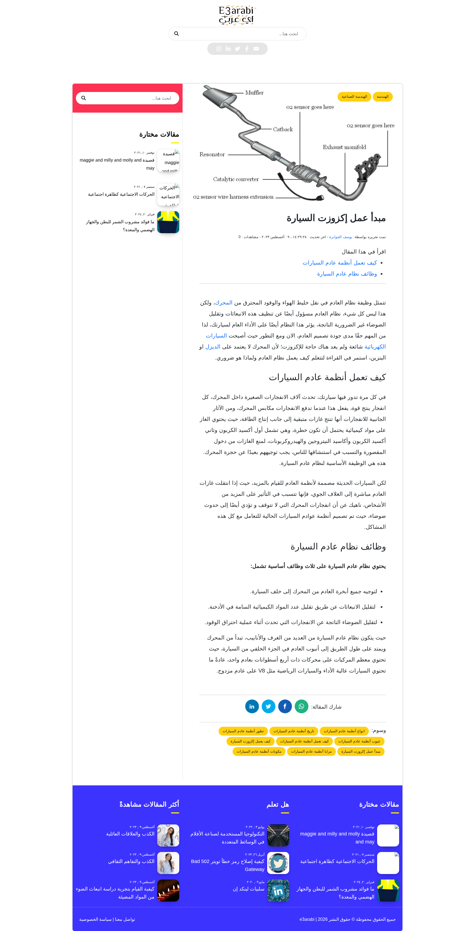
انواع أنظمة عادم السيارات (344, 731)
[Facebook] (247, 49)
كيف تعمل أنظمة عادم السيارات (340, 263)
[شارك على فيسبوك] (285, 706)
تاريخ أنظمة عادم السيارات (294, 731)
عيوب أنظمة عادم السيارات (359, 741)
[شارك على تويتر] (268, 706)
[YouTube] (256, 49)
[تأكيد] (176, 34)
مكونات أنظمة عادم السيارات (259, 751)
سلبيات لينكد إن (248, 889)
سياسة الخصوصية (95, 919)
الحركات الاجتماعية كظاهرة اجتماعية (121, 194)
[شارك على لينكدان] (252, 706)
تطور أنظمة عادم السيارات (243, 731)
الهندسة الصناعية (354, 96)
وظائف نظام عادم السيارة (347, 274)
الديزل (212, 347)
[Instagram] (219, 49)
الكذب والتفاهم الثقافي (131, 861)
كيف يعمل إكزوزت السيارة (250, 741)
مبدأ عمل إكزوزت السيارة (360, 751)
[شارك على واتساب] (301, 706)
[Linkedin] (228, 49)
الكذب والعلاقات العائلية (130, 834)
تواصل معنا (124, 919)
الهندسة (383, 96)
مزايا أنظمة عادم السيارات (311, 751)
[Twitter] (237, 49)
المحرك (224, 303)
